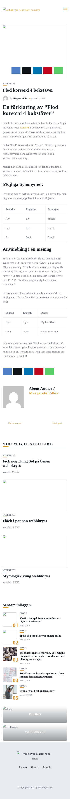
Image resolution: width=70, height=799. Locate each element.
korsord (24, 127)
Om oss (34, 767)
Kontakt (23, 767)
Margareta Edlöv (21, 98)
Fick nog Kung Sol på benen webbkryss (26, 463)
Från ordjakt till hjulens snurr (37, 690)
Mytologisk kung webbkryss (26, 576)
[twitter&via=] (26, 70)
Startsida (47, 767)
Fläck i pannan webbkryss (25, 521)
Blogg (23, 613)
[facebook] (15, 70)
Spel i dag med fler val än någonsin (40, 635)
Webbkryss (9, 83)
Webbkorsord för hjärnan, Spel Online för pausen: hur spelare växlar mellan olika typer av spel (42, 656)
